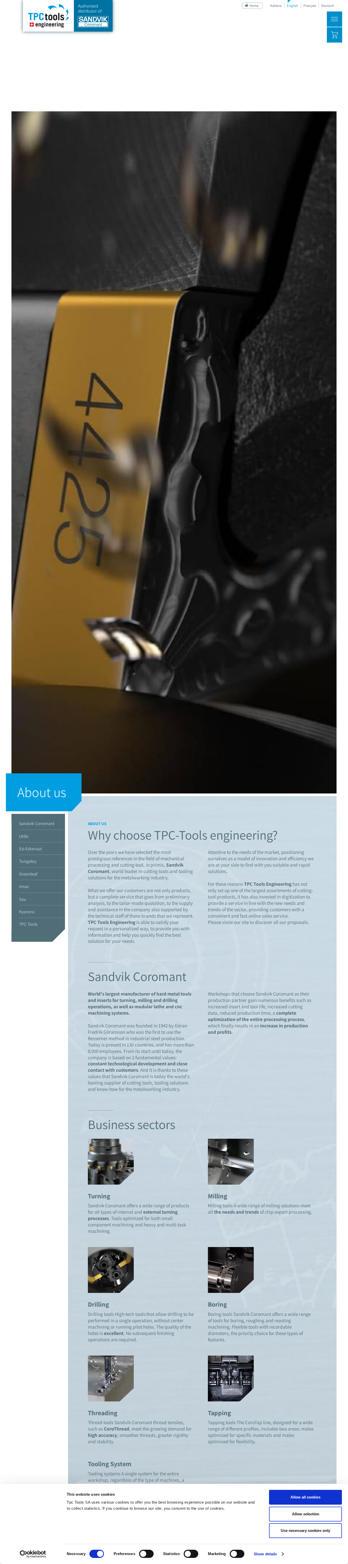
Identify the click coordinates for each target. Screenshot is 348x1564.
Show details (265, 1554)
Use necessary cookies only (305, 1530)
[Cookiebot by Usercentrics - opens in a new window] (33, 1554)
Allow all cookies (305, 1497)
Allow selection (305, 1514)
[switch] (146, 1554)
